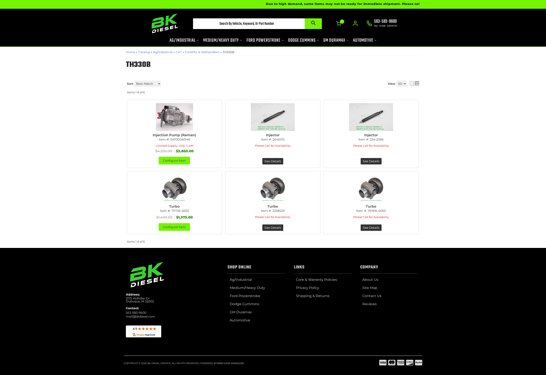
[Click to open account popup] (355, 23)
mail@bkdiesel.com (140, 316)
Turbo (174, 206)
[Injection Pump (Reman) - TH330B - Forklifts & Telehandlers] (174, 117)
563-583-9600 (136, 313)
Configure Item (174, 161)
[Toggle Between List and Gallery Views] (414, 83)
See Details (272, 161)
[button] (257, 23)
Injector (273, 135)
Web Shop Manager (230, 363)
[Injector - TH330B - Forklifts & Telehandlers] (273, 117)
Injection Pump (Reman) (174, 135)
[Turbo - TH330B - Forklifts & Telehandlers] (174, 188)
